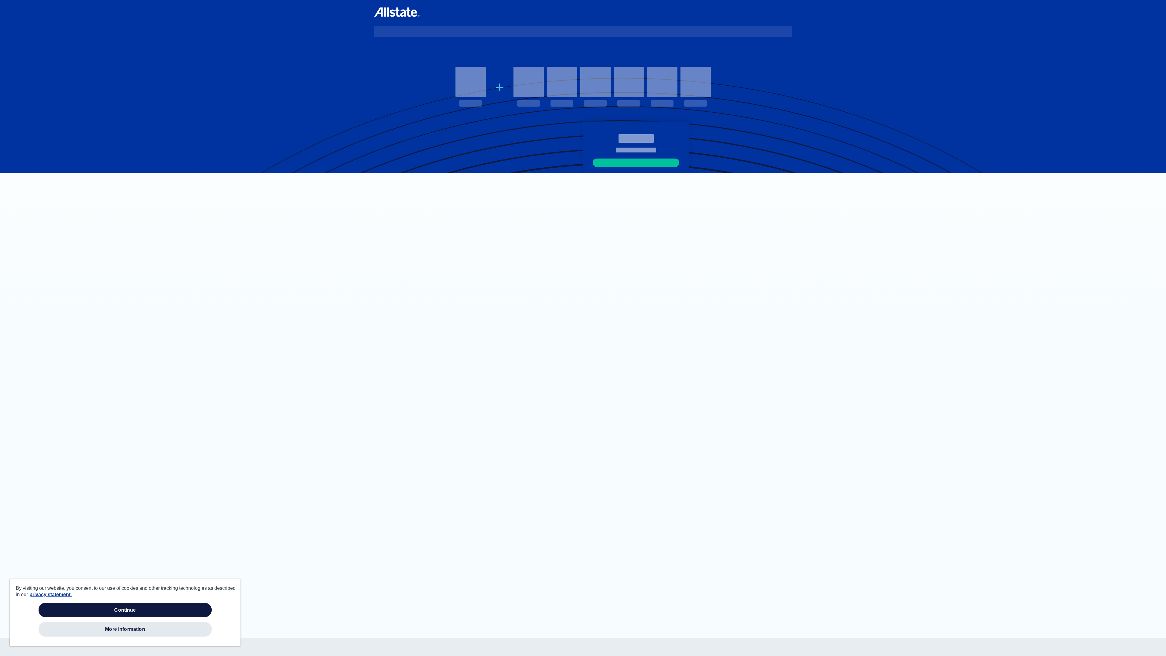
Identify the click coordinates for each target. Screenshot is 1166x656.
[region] (125, 612)
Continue (125, 610)
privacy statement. (50, 594)
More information (125, 629)
